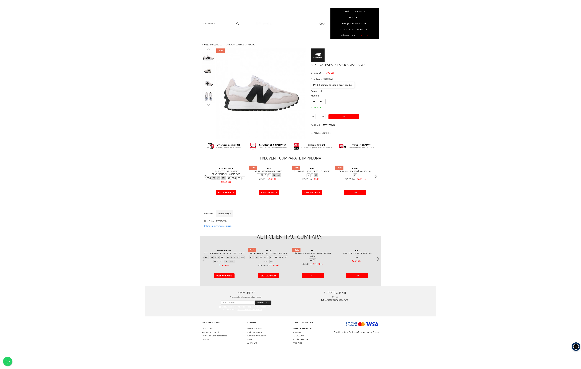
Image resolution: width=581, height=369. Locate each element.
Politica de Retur (254, 332)
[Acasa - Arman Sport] (264, 23)
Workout (363, 35)
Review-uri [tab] (224, 213)
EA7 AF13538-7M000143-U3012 (269, 171)
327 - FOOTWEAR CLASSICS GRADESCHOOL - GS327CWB (226, 173)
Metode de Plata (254, 328)
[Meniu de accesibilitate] (576, 346)
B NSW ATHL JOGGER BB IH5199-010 (312, 171)
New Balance (226, 168)
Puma (355, 168)
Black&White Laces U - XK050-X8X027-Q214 (313, 255)
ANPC (250, 339)
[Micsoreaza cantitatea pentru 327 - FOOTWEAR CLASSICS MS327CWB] (313, 116)
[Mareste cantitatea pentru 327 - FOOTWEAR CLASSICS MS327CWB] (323, 116)
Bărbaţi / (215, 44)
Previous (208, 50)
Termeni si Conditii (210, 332)
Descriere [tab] (208, 213)
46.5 (322, 101)
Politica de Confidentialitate (250, 309)
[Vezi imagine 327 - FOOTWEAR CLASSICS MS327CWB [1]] (208, 71)
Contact (205, 339)
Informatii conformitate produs (218, 225)
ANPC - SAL (252, 342)
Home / (206, 44)
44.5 (314, 101)
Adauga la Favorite (322, 132)
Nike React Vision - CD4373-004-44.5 (268, 253)
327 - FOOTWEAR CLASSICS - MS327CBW (224, 253)
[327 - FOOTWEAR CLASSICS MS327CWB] (261, 93)
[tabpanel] (261, 93)
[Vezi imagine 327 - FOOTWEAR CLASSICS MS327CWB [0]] (208, 58)
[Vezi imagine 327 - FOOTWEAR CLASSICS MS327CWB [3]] (208, 96)
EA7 (269, 168)
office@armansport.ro (336, 299)
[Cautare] (237, 23)
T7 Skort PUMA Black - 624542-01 (355, 171)
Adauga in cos (343, 116)
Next (208, 104)
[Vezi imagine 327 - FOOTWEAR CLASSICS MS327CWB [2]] (208, 83)
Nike (312, 168)
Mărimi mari (348, 35)
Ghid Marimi (207, 328)
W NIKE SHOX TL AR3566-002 (357, 253)
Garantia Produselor (256, 335)
